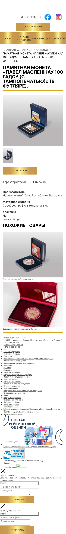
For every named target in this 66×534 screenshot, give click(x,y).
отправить (17, 499)
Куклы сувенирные (12, 386)
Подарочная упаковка (13, 400)
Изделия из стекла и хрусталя (17, 384)
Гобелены (8, 365)
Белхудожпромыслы (13, 414)
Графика (7, 368)
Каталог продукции (12, 351)
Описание (40, 182)
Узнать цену (20, 170)
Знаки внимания (11, 388)
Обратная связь (33, 26)
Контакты (58, 38)
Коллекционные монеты (14, 393)
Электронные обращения (15, 361)
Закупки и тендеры (12, 354)
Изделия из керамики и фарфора (18, 374)
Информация (41, 38)
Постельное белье (12, 402)
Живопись (8, 370)
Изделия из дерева (12, 372)
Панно (6, 395)
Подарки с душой (11, 404)
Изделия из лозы (11, 379)
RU (22, 17)
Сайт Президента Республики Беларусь (21, 412)
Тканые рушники (11, 407)
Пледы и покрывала (12, 397)
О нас (8, 38)
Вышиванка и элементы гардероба (19, 363)
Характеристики (14, 182)
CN (38, 17)
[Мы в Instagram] (58, 19)
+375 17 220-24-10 (12, 347)
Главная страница (18, 49)
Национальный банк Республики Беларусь (32, 195)
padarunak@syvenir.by (13, 345)
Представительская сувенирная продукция (23, 391)
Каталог (42, 49)
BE (27, 17)
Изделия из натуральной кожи (17, 377)
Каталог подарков (24, 38)
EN (33, 17)
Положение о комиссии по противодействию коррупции (28, 358)
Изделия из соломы (12, 381)
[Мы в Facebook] (48, 19)
